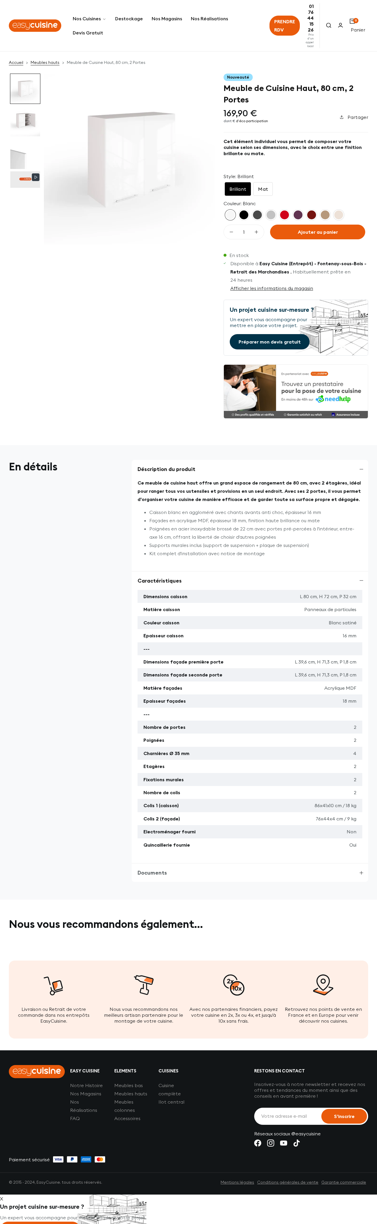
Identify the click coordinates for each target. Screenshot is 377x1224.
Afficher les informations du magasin (271, 288)
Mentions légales (237, 1182)
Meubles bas (128, 1085)
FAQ (75, 1118)
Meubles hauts (45, 62)
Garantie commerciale (343, 1182)
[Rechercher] (329, 25)
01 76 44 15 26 (310, 18)
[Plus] (256, 232)
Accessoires (127, 1118)
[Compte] (340, 26)
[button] (25, 89)
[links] (257, 1143)
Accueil (16, 62)
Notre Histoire (86, 1085)
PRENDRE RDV (284, 26)
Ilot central (171, 1102)
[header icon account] (340, 25)
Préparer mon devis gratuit (270, 342)
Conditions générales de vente (287, 1182)
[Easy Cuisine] (35, 25)
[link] (89, 18)
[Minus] (231, 232)
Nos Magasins (85, 1094)
